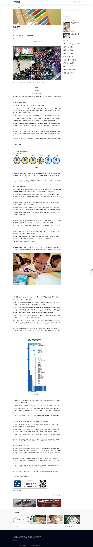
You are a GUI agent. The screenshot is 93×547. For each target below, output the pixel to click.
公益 (66, 49)
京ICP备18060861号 (28, 545)
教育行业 (74, 60)
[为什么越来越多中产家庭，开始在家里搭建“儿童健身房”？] (66, 29)
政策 (66, 56)
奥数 (18, 490)
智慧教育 (72, 63)
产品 (37, 2)
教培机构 (72, 56)
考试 (21, 490)
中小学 (73, 44)
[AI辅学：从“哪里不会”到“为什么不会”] (66, 24)
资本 (34, 2)
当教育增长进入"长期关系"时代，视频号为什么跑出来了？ (75, 34)
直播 (71, 66)
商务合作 (52, 534)
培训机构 (66, 50)
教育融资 (67, 60)
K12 (14, 490)
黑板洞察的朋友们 (19, 29)
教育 (66, 57)
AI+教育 (71, 43)
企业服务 (66, 47)
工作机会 (48, 534)
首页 (25, 2)
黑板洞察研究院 (68, 73)
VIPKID (66, 44)
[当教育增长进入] (66, 35)
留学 (66, 66)
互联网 (66, 46)
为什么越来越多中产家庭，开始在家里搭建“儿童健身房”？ (75, 29)
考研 (66, 69)
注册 (74, 2)
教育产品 (73, 57)
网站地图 (23, 545)
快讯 (28, 2)
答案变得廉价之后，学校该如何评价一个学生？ (75, 17)
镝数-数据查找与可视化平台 (69, 534)
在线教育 (72, 49)
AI (65, 43)
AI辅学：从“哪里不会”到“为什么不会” (75, 23)
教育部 (66, 62)
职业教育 (72, 69)
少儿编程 (72, 53)
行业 (31, 2)
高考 (73, 72)
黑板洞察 (21, 545)
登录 (78, 2)
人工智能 (72, 46)
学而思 (66, 53)
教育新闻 (66, 59)
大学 (73, 50)
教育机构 (73, 59)
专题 (40, 2)
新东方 (66, 63)
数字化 (73, 62)
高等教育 (66, 72)
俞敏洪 (73, 47)
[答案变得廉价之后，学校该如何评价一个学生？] (66, 18)
